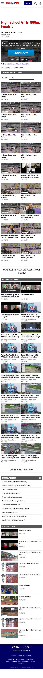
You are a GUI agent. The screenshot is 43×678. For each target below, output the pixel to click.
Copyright (19, 651)
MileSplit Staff (5, 35)
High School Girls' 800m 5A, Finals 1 (29, 563)
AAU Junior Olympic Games (28, 319)
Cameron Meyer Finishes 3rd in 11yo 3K (30, 542)
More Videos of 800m (21, 469)
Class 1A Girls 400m (25, 597)
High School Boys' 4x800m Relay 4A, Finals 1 (30, 553)
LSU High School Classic (11, 32)
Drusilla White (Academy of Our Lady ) (13, 520)
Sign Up (28, 3)
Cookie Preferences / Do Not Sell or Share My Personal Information (20, 662)
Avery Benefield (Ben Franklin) (11, 493)
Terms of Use (29, 659)
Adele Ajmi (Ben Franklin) (9, 512)
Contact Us (11, 659)
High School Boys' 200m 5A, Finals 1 (30, 619)
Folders (4, 78)
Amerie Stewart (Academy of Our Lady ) (14, 501)
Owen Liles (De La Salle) (9, 489)
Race (23, 64)
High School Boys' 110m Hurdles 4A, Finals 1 (30, 631)
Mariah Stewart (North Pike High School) (14, 516)
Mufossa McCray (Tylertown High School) (14, 482)
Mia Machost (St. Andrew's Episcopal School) (15, 509)
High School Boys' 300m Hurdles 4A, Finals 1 (30, 609)
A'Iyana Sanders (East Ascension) (12, 497)
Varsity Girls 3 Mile (24, 586)
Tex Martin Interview (25, 530)
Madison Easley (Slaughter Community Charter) (16, 485)
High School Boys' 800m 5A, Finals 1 (30, 574)
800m (27, 64)
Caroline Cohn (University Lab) (11, 505)
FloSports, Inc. (26, 651)
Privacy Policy (20, 659)
